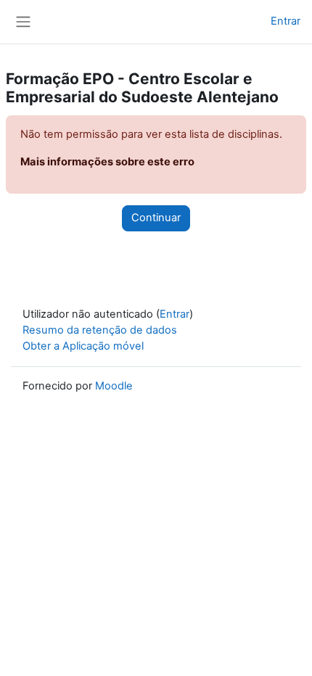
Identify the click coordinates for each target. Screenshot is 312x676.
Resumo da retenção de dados (99, 330)
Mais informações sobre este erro (107, 161)
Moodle (114, 385)
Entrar (285, 21)
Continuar (156, 217)
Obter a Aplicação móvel (83, 346)
